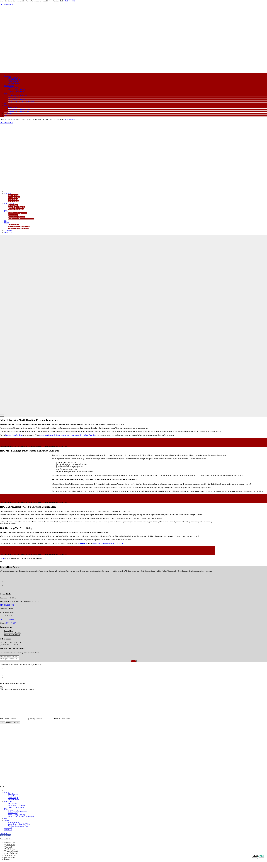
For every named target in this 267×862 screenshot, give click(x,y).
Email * (31, 719)
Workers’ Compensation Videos (18, 111)
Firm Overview (13, 78)
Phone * (57, 719)
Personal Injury (13, 88)
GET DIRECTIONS (7, 605)
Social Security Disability (16, 89)
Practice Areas (9, 86)
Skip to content (5, 833)
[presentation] (1, 415)
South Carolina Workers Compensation (21, 101)
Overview (7, 76)
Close (2, 722)
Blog (5, 103)
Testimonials (8, 113)
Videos (6, 105)
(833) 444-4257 (70, 1)
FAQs (6, 94)
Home (2, 558)
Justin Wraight (13, 82)
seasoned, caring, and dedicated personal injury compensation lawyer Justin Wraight (67, 435)
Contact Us (8, 115)
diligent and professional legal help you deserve (108, 543)
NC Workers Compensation (17, 95)
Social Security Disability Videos (19, 109)
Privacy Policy (9, 672)
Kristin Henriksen (14, 80)
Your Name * (4, 719)
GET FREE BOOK (6, 4)
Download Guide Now (12, 722)
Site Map (7, 674)
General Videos (13, 107)
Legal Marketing (9, 677)
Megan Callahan (13, 84)
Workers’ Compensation (16, 91)
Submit (133, 661)
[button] (5, 835)
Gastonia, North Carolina (13, 435)
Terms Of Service (10, 670)
